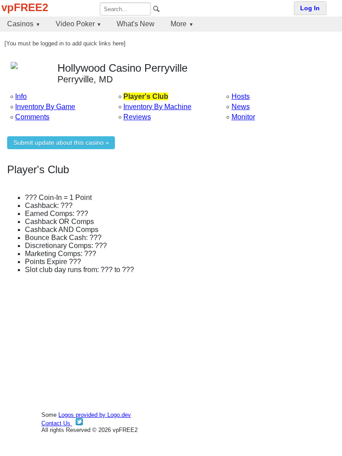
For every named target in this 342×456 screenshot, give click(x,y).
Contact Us (56, 423)
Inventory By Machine (157, 106)
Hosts (241, 96)
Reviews (137, 117)
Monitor (243, 117)
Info (21, 96)
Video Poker (75, 24)
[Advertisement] (171, 343)
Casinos (20, 24)
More (179, 24)
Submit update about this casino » (61, 142)
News (241, 106)
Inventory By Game (45, 106)
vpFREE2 (24, 7)
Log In (310, 8)
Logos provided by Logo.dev (94, 414)
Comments (32, 117)
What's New (136, 24)
